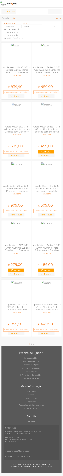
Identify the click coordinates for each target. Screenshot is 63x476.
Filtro (11, 11)
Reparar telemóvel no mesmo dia (31, 405)
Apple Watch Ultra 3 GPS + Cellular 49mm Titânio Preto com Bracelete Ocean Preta (16, 190)
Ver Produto (16, 96)
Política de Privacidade (31, 368)
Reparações (31, 402)
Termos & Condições (31, 365)
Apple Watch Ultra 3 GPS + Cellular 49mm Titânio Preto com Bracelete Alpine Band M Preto (16, 71)
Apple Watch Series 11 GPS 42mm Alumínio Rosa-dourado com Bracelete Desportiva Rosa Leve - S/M (47, 131)
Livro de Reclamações (31, 378)
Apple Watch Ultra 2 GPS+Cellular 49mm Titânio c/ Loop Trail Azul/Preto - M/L (16, 308)
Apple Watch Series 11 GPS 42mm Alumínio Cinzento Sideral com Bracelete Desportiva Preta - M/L (47, 71)
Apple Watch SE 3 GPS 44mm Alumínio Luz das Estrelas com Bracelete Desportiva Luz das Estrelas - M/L (16, 131)
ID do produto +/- (10, 26)
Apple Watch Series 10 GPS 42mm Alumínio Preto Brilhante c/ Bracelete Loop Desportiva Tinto (47, 308)
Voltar (59, 18)
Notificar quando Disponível (16, 92)
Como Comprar (30, 372)
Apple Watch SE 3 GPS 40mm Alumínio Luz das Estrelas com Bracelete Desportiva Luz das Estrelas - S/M (16, 250)
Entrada (5, 18)
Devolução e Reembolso (31, 361)
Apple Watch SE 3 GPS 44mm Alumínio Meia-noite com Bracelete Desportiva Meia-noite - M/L (47, 191)
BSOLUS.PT (46, 466)
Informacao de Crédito (31, 408)
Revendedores (31, 398)
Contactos (31, 395)
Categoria (13, 35)
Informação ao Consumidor (30, 375)
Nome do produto (13, 29)
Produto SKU (13, 32)
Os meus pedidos (30, 358)
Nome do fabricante (13, 38)
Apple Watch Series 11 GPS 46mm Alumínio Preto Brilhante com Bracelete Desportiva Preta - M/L (47, 249)
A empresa (31, 391)
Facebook (31, 421)
